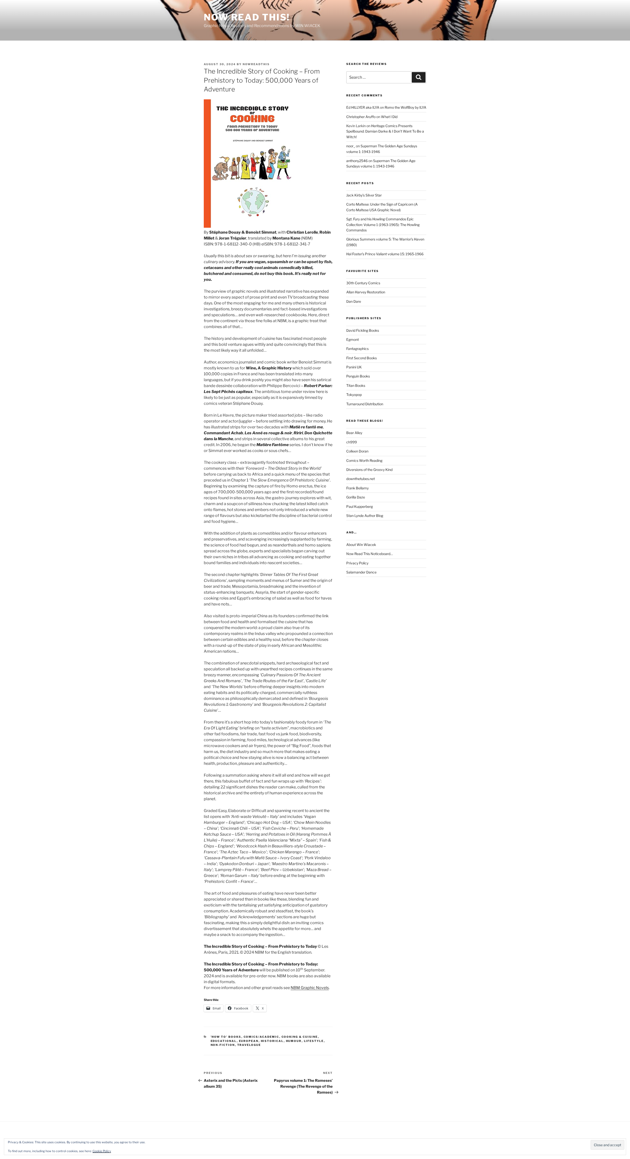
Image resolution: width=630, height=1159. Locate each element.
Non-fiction (223, 1045)
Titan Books (355, 385)
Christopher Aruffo (361, 117)
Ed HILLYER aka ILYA (362, 107)
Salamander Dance (361, 572)
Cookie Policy (102, 1151)
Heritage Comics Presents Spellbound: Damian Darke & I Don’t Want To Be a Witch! (385, 131)
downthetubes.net (360, 479)
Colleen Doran (357, 451)
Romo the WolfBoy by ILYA (405, 107)
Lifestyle (314, 1041)
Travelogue (249, 1045)
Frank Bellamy (357, 488)
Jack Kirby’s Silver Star (364, 195)
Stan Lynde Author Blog (364, 515)
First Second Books (361, 358)
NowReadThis (256, 64)
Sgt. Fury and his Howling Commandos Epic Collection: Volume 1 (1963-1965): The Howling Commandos (383, 224)
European (249, 1041)
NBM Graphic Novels (310, 987)
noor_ (350, 146)
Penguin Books (358, 376)
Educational (224, 1041)
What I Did (389, 117)
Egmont (352, 339)
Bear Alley (354, 433)
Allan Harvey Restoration (365, 292)
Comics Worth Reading (364, 460)
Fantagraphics (357, 348)
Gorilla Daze (355, 497)
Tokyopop (354, 394)
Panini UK (354, 367)
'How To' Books (226, 1037)
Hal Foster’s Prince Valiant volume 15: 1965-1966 (385, 254)
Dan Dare (353, 301)
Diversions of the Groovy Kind (369, 469)
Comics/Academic (261, 1037)
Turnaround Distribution (364, 404)
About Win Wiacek (361, 544)
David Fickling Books (362, 330)
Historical (272, 1041)
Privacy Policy (357, 563)
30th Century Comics (363, 283)
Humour (294, 1041)
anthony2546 (357, 161)
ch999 (351, 442)
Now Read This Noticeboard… (369, 554)
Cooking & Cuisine (300, 1037)
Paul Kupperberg (359, 506)
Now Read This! (247, 17)
